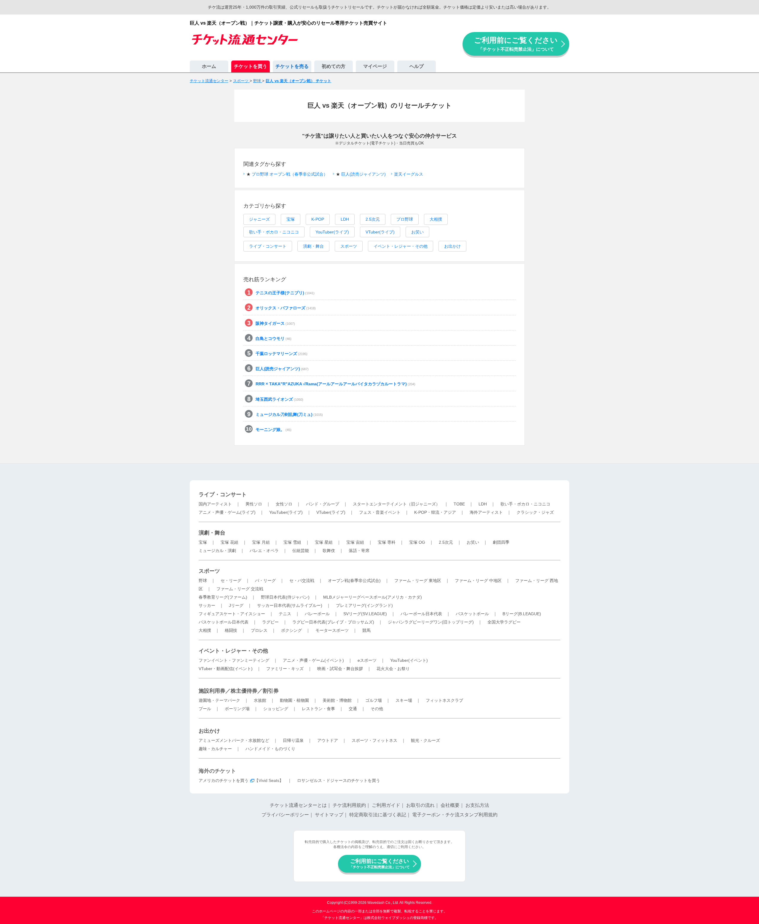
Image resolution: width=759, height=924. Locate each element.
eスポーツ (367, 660)
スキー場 (404, 700)
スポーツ (348, 246)
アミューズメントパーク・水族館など (234, 740)
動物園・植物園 (294, 700)
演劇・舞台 (313, 246)
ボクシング (291, 630)
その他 (377, 708)
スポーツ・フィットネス (374, 740)
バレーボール (317, 613)
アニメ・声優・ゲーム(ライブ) (227, 512)
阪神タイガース (275, 323)
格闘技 (231, 630)
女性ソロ (284, 504)
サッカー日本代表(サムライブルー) (289, 605)
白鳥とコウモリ (273, 338)
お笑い (417, 232)
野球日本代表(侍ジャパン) (285, 597)
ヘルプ (416, 66)
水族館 (260, 700)
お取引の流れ (420, 805)
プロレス (259, 630)
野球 (203, 580)
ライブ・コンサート (267, 246)
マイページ (375, 66)
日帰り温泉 (293, 740)
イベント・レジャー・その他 (401, 246)
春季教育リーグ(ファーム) (223, 597)
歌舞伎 (329, 550)
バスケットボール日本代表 (223, 622)
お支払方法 (477, 805)
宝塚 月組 (261, 542)
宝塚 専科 (387, 542)
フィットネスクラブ (444, 700)
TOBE (459, 504)
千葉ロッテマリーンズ (281, 353)
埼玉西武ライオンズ (279, 399)
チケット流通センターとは (298, 805)
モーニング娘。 (273, 429)
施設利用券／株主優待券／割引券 (239, 691)
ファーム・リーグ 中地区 (478, 580)
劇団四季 (501, 542)
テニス (285, 613)
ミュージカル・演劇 (217, 550)
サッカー (207, 605)
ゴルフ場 (373, 700)
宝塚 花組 (229, 542)
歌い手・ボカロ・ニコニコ (274, 232)
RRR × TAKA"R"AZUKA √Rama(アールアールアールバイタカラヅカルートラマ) (335, 383)
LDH (345, 219)
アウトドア (327, 740)
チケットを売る (292, 66)
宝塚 (290, 219)
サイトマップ (329, 814)
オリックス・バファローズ (286, 308)
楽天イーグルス (408, 174)
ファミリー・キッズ (285, 668)
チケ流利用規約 (349, 805)
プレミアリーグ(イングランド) (364, 605)
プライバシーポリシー (285, 814)
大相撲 (436, 219)
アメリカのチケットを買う (223, 780)
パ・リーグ (265, 580)
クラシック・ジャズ (535, 512)
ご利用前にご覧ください (516, 44)
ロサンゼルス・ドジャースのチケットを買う (338, 780)
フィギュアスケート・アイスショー (232, 613)
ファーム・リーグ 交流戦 (239, 588)
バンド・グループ (322, 504)
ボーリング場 (237, 708)
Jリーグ (236, 605)
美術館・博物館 (337, 700)
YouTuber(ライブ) (332, 232)
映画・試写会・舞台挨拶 (340, 668)
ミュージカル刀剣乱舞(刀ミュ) (289, 414)
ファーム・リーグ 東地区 (417, 580)
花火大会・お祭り (393, 668)
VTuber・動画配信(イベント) (226, 668)
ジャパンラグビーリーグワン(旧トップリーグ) (431, 622)
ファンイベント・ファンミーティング (234, 660)
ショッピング (275, 708)
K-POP (317, 219)
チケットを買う (250, 66)
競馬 (366, 630)
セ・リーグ (231, 580)
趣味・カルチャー (215, 748)
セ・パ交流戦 (301, 580)
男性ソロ (253, 504)
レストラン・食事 (318, 708)
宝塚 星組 (324, 542)
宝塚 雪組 (292, 542)
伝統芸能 (300, 550)
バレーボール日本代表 (421, 613)
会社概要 (450, 805)
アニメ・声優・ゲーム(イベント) (313, 660)
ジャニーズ (259, 219)
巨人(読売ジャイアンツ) (363, 174)
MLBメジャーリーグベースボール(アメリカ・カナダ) (372, 597)
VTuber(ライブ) (380, 232)
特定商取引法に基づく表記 (377, 814)
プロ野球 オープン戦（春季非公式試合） (290, 174)
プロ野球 (404, 219)
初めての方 (333, 66)
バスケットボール (472, 613)
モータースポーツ (332, 630)
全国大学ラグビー (504, 622)
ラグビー (270, 622)
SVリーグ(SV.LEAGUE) (365, 613)
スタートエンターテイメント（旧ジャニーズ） (396, 504)
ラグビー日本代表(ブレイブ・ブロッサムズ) (333, 622)
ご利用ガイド (386, 805)
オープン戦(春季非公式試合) (354, 580)
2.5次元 (373, 219)
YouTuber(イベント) (409, 660)
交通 (353, 708)
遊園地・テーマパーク (219, 700)
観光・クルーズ (425, 740)
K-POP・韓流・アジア (435, 512)
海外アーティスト (486, 512)
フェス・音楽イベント (380, 512)
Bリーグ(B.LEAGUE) (522, 613)
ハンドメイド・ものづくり (270, 748)
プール (205, 708)
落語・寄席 (359, 550)
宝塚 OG (417, 542)
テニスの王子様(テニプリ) (285, 292)
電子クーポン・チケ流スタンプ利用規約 (455, 814)
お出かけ (452, 246)
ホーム (209, 66)
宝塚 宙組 (355, 542)
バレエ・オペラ (264, 550)
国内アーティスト (215, 504)
